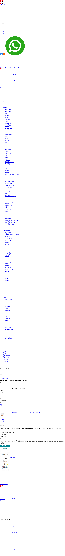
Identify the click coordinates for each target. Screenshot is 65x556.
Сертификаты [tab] (3, 420)
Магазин (1, 67)
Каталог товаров (4, 350)
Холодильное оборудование (6, 353)
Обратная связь (13, 498)
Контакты (18, 67)
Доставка (8, 67)
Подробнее (1, 405)
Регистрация (15, 66)
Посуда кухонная (5, 361)
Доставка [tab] (3, 421)
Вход (12, 66)
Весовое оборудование (6, 357)
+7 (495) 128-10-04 (2, 4)
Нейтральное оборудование (6, 355)
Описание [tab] (3, 419)
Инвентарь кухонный (6, 359)
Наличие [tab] (3, 422)
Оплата (6, 67)
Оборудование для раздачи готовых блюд (8, 356)
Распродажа (4, 67)
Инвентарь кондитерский (6, 360)
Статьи (11, 67)
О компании (15, 67)
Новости (13, 67)
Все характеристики (2, 404)
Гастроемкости (5, 358)
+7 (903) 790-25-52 (14, 80)
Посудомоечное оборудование (7, 354)
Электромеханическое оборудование (8, 352)
